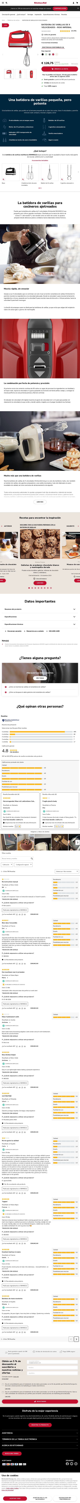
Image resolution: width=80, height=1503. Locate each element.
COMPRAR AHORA (60, 8)
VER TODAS (40, 678)
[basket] (77, 3)
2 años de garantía (50, 35)
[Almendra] (57, 54)
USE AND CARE (54, 631)
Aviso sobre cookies (12, 1488)
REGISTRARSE (41, 1401)
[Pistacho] (46, 54)
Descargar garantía (14, 631)
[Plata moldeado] (49, 54)
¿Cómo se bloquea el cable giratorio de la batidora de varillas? (30, 692)
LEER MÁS (40, 583)
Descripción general (8, 15)
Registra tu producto (40, 1425)
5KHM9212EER (46, 31)
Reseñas (64, 15)
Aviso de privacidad (7, 1490)
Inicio (3, 20)
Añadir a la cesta (61, 69)
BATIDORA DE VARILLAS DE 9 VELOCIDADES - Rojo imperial (56, 26)
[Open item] (3, 179)
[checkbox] (3, 1385)
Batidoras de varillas (14, 20)
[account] (73, 3)
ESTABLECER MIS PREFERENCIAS (65, 1498)
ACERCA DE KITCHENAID (12, 1445)
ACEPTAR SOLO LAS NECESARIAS (40, 1498)
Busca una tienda (11, 1453)
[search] (6, 3)
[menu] (3, 3)
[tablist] (53, 47)
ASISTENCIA (7, 1433)
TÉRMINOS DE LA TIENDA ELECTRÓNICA (19, 1439)
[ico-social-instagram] (76, 1464)
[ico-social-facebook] (67, 1464)
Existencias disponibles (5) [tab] (53, 47)
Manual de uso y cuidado (35, 631)
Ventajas (30, 15)
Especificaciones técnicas (51, 15)
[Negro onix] (42, 54)
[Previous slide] (2, 54)
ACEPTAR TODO (15, 1498)
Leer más (40, 502)
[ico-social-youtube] (72, 1464)
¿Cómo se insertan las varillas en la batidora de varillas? (27, 687)
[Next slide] (37, 54)
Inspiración (38, 15)
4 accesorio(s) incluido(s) (49, 43)
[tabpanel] (59, 53)
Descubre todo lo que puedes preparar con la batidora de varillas (37, 526)
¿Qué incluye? (21, 15)
